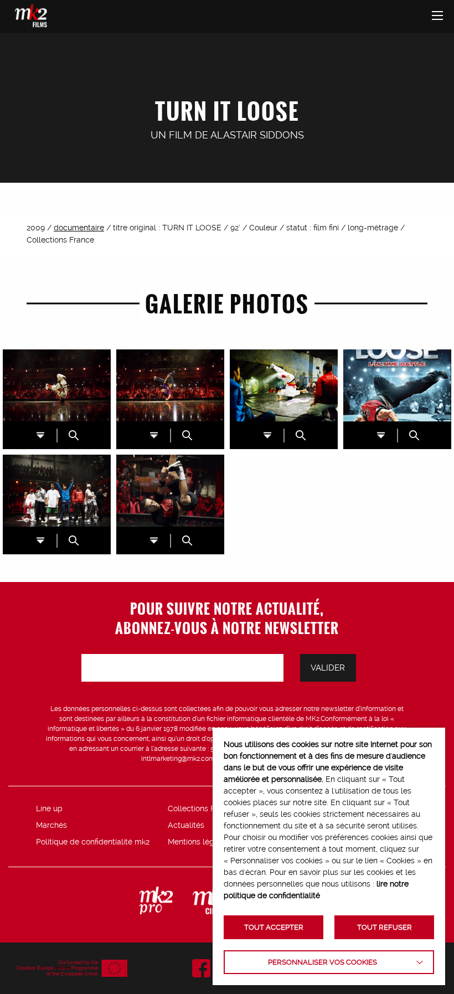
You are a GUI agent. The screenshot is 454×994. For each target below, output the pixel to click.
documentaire (79, 227)
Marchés (51, 825)
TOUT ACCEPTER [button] (273, 927)
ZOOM (74, 435)
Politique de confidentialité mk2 (92, 841)
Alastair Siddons (257, 135)
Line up (49, 808)
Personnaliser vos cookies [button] (322, 962)
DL (40, 435)
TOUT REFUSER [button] (384, 927)
